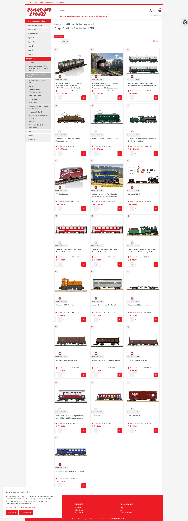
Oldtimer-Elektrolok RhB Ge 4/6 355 (105, 139)
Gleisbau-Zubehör (35, 112)
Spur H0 (31, 38)
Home (29, 2)
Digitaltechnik (33, 34)
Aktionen (32, 62)
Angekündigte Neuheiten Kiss (38, 81)
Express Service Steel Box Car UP (104, 305)
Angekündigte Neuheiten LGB (74, 28)
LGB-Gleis (33, 103)
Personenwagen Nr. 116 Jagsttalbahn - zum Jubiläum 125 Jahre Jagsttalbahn (70, 417)
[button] (159, 11)
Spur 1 (30, 54)
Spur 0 (30, 46)
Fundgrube (32, 29)
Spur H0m (32, 42)
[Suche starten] (143, 10)
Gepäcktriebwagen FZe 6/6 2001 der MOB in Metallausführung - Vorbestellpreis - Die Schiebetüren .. (105, 85)
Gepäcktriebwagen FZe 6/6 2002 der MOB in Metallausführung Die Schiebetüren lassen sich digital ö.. (69, 85)
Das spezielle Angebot (36, 21)
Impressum (66, 519)
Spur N (30, 131)
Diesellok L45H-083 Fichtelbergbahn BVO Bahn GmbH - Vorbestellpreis (105, 195)
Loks (31, 86)
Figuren (32, 121)
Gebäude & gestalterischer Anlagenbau (39, 116)
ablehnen (13, 513)
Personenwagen (35, 95)
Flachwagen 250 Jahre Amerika (139, 305)
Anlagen (60, 2)
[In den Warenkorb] (83, 97)
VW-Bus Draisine (62, 194)
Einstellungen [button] (12, 507)
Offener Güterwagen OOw (137, 360)
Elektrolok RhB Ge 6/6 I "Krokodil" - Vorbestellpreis (69, 140)
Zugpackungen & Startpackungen (35, 91)
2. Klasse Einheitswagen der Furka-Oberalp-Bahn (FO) (104, 250)
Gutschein (32, 140)
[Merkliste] (155, 10)
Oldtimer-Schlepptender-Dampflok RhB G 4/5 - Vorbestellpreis (142, 140)
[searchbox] (100, 10)
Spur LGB (31, 59)
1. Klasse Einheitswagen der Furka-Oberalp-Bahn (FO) (68, 250)
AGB (90, 519)
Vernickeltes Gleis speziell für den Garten (38, 107)
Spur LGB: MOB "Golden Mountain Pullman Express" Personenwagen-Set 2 (142, 84)
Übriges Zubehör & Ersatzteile (36, 126)
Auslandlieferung (154, 16)
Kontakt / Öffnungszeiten (44, 2)
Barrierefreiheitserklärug (101, 519)
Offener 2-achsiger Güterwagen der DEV (106, 360)
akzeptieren (27, 513)
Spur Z (30, 136)
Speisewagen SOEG (99, 416)
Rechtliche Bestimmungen (80, 519)
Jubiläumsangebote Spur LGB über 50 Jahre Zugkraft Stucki (39, 68)
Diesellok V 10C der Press (65, 305)
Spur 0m (31, 50)
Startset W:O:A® (134, 194)
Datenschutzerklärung (28, 507)
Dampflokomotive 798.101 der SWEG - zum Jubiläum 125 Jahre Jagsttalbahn (142, 250)
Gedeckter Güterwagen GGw (66, 360)
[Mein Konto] (151, 10)
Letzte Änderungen (35, 25)
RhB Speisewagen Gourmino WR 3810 (70, 471)
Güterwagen (33, 99)
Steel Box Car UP (134, 416)
